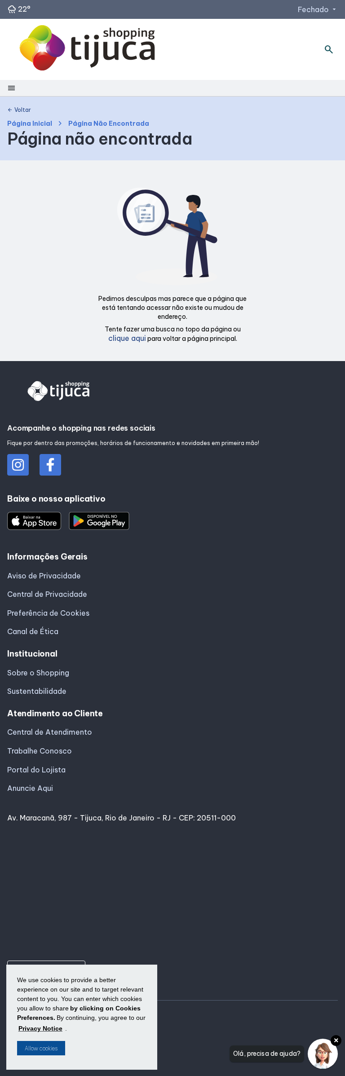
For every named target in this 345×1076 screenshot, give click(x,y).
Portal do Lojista (36, 769)
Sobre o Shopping (38, 672)
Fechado (318, 9)
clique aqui (127, 338)
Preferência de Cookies (48, 613)
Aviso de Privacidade (44, 575)
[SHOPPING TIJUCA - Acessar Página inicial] (87, 49)
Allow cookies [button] (41, 1048)
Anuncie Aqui (30, 788)
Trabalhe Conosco (39, 750)
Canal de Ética (32, 631)
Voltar (19, 110)
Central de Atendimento (49, 732)
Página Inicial (29, 124)
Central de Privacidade (47, 594)
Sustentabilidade (36, 691)
